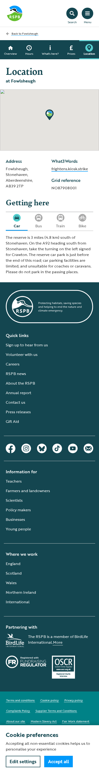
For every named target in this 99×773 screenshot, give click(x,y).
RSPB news (16, 373)
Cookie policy (49, 700)
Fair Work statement (75, 721)
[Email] (88, 448)
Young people (18, 529)
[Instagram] (26, 448)
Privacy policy (73, 700)
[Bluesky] (42, 448)
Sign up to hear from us (27, 345)
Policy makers (18, 510)
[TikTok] (57, 448)
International (18, 602)
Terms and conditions (20, 700)
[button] (49, 115)
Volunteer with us (21, 354)
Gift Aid (12, 421)
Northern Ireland (21, 592)
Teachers (14, 481)
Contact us (15, 402)
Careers (12, 364)
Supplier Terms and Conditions (56, 711)
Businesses (15, 519)
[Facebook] (10, 448)
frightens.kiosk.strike (69, 169)
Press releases (18, 412)
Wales (11, 583)
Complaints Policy (18, 711)
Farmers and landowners (28, 491)
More (57, 642)
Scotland (14, 573)
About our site (15, 721)
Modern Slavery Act (43, 721)
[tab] (17, 221)
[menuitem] (10, 49)
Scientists (14, 500)
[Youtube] (73, 448)
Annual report (18, 393)
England (13, 563)
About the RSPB (20, 383)
